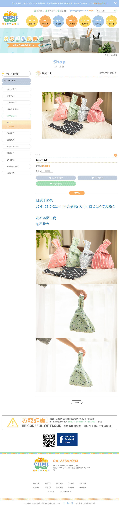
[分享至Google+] (68, 503)
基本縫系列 (11, 116)
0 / (82, 10)
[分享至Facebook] (64, 503)
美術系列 (11, 140)
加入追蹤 (57, 183)
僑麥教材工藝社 (10, 18)
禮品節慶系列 (12, 166)
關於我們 (32, 22)
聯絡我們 (111, 22)
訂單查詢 (51, 11)
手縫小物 (10, 127)
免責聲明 (51, 491)
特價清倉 (11, 173)
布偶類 (9, 122)
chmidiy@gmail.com (69, 465)
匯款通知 (63, 11)
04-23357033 (65, 461)
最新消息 (98, 22)
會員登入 (40, 11)
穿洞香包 (11, 160)
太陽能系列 (11, 103)
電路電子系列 (12, 109)
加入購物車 (57, 178)
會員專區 (85, 22)
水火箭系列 (11, 89)
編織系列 (11, 133)
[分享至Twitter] (72, 503)
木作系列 (11, 96)
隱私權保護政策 (100, 3)
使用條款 (82, 487)
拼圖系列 (11, 153)
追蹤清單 (71, 487)
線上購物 (45, 22)
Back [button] (77, 402)
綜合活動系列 (12, 146)
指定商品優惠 (9, 81)
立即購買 (99, 178)
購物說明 (58, 22)
